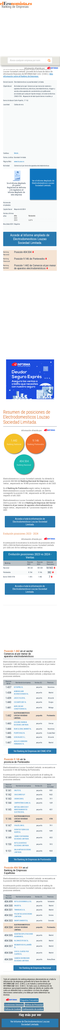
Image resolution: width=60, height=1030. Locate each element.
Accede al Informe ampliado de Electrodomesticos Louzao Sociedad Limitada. (29, 239)
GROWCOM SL (19, 799)
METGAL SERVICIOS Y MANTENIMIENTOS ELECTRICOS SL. (21, 809)
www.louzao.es (19, 161)
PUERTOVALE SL (19, 733)
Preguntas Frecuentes (29, 1000)
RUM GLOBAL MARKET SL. (23, 729)
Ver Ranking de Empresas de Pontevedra (32, 859)
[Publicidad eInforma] (30, 398)
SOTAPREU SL (18, 687)
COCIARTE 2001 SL (20, 702)
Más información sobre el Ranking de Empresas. (28, 75)
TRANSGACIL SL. (19, 910)
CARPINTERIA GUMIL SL (22, 803)
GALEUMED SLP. (19, 794)
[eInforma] (11, 998)
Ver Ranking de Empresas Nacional (35, 968)
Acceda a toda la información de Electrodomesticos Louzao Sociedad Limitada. (30, 521)
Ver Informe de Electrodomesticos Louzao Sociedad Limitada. (30, 1023)
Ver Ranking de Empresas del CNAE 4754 (32, 751)
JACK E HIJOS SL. (20, 698)
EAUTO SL (17, 790)
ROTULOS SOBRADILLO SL (23, 901)
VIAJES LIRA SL (19, 825)
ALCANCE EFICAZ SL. (21, 941)
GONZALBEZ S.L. (20, 737)
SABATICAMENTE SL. (21, 920)
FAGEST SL (17, 906)
